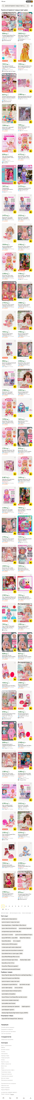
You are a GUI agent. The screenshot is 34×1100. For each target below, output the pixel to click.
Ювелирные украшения (7, 1080)
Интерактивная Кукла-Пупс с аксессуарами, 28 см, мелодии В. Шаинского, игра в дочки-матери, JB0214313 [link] (9, 36)
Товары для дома (5, 1057)
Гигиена (3, 1051)
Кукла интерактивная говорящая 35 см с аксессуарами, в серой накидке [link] (7, 247)
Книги (2, 1068)
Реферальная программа (7, 1039)
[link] (9, 919)
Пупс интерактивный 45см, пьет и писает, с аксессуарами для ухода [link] (8, 835)
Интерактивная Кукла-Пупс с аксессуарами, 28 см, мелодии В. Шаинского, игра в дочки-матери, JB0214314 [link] (25, 895)
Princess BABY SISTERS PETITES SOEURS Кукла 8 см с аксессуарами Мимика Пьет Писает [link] (25, 597)
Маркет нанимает (5, 1087)
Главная (3, 1098)
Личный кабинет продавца (7, 1027)
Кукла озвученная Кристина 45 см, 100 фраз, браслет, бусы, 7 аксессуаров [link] (24, 66)
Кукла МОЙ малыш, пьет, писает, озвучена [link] (24, 127)
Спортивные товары (6, 1072)
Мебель (3, 1047)
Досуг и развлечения (6, 1045)
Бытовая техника (5, 1049)
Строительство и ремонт (7, 1076)
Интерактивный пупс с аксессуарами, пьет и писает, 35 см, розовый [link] (23, 714)
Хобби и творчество (6, 1063)
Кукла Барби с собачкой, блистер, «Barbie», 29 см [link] (24, 276)
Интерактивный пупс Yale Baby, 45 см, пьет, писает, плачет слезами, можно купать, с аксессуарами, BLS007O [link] (8, 451)
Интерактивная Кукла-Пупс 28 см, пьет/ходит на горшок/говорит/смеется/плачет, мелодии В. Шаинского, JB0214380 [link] (8, 714)
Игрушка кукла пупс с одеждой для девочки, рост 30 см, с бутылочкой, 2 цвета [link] (8, 745)
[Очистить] (28, 6)
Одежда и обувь (5, 1055)
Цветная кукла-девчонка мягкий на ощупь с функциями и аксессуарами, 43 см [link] (8, 480)
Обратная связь (5, 1085)
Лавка (10, 1098)
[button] (32, 6)
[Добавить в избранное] (15, 14)
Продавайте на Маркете (7, 1029)
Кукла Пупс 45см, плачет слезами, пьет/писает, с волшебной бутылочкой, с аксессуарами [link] (24, 247)
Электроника (4, 1053)
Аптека (3, 1059)
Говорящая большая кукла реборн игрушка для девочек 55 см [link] (24, 189)
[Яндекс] (12, 1094)
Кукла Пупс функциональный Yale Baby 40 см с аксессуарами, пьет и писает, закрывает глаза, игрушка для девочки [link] (9, 685)
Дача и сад (4, 1066)
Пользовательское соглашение (8, 1083)
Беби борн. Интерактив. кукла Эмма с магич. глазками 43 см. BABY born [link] (24, 36)
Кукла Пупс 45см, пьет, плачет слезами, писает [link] (23, 157)
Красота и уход (5, 1061)
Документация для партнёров (8, 1031)
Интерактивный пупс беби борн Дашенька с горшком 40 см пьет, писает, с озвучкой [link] (24, 774)
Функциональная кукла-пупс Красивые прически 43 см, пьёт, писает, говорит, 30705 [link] (25, 97)
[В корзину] (15, 30)
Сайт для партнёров (6, 1033)
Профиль (30, 1098)
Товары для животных (6, 1074)
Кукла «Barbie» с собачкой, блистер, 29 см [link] (24, 510)
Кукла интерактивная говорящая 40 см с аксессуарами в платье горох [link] (23, 334)
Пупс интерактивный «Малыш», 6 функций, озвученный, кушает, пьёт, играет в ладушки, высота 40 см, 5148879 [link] (8, 806)
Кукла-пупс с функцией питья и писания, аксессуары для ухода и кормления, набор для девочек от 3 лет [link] (8, 128)
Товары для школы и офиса (7, 1070)
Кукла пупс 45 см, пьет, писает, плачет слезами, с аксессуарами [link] (8, 568)
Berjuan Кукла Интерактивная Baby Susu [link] (24, 865)
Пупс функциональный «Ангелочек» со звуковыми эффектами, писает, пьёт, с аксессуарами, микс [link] (8, 66)
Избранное (17, 1098)
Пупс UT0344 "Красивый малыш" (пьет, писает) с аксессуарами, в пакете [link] (8, 627)
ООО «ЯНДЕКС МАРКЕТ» (11, 1092)
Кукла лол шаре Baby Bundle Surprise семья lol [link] (25, 539)
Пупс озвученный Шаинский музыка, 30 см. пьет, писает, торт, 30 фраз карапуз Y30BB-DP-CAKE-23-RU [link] (9, 597)
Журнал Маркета (5, 1089)
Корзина (23, 1098)
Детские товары (5, 1078)
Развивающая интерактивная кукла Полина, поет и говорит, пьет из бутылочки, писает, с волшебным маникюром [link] (9, 189)
